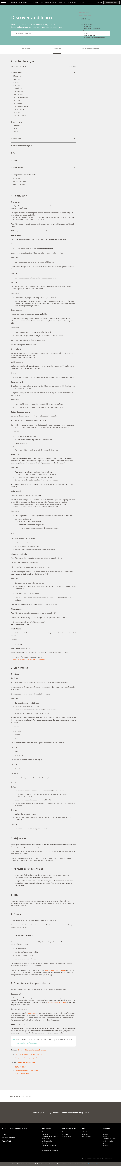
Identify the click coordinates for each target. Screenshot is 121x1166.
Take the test (26, 1096)
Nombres (16, 126)
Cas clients (45, 1134)
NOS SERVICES (36, 2)
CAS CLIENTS (45, 2)
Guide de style (85, 19)
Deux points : (17, 85)
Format (14, 160)
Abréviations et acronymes (21, 146)
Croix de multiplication (21, 115)
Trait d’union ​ (17, 112)
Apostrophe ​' (17, 79)
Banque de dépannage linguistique (27, 1058)
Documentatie (86, 1136)
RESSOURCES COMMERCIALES (58, 2)
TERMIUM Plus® (21, 1067)
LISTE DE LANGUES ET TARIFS (76, 2)
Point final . (17, 100)
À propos (105, 1132)
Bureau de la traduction (26, 1062)
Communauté (66, 1136)
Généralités (17, 76)
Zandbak (85, 1134)
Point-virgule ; (18, 103)
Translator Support (59, 1113)
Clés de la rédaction (22, 1074)
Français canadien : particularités (23, 175)
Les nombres (16, 122)
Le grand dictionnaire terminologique (28, 1054)
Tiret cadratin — (18, 109)
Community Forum (81, 1113)
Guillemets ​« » (18, 91)
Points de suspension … (21, 97)
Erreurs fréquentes (19, 181)
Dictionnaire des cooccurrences (26, 1070)
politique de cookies (93, 1163)
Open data (106, 1145)
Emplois (105, 1134)
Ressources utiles (19, 184)
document (32, 1013)
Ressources (45, 1143)
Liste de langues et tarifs (50, 1136)
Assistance (106, 1136)
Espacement (17, 178)
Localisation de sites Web (50, 1150)
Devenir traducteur (68, 1132)
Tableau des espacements (57, 1002)
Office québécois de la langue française (32, 1050)
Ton (13, 153)
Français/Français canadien (111, 2)
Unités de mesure (18, 167)
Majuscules (16, 138)
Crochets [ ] (17, 82)
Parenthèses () (18, 94)
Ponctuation (16, 72)
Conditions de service (109, 1139)
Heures (15, 132)
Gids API (85, 1132)
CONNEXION (99, 2)
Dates (15, 129)
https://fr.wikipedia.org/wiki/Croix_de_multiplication (29, 659)
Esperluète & (17, 88)
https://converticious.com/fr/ (55, 970)
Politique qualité (108, 1141)
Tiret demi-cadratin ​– (20, 106)
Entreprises (45, 1132)
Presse (105, 1143)
